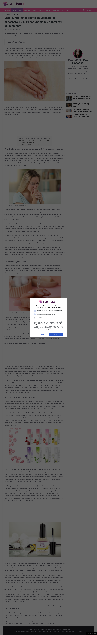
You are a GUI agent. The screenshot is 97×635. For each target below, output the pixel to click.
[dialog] (48, 317)
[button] (48, 318)
